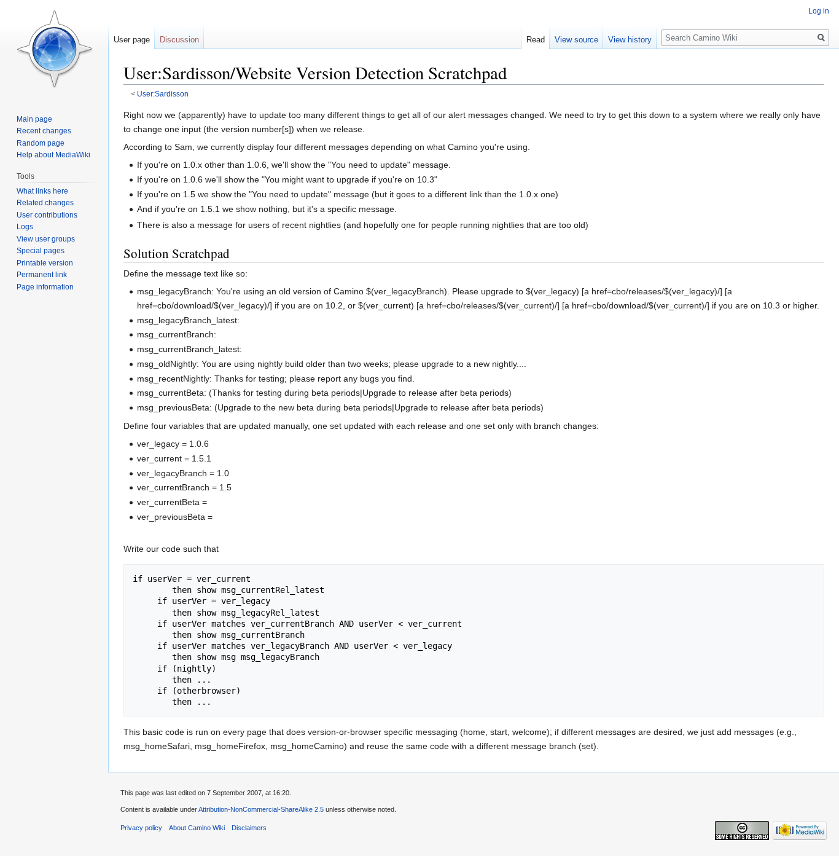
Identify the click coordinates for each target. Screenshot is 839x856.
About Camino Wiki (197, 827)
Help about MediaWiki (53, 155)
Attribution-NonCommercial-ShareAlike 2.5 (261, 809)
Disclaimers (249, 827)
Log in (818, 11)
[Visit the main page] (54, 49)
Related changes (45, 202)
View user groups (46, 239)
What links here (42, 191)
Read (535, 39)
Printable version (45, 263)
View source (576, 39)
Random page (40, 143)
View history (630, 39)
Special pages (40, 250)
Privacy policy (141, 827)
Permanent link (42, 274)
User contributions (47, 215)
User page (132, 39)
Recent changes (44, 131)
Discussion (179, 39)
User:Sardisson (163, 94)
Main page (34, 119)
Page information (45, 287)
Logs (25, 226)
